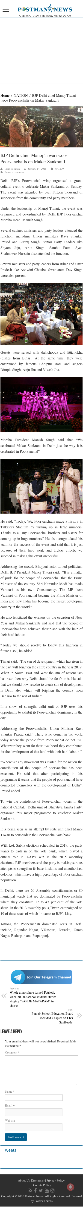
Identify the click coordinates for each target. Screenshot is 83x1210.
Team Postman (12, 168)
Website (10, 1120)
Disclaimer (37, 1180)
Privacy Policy (55, 1180)
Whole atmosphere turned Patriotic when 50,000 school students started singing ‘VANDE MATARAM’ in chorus (33, 997)
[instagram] (52, 1190)
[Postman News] (41, 7)
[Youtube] (46, 1190)
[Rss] (30, 1190)
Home (4, 95)
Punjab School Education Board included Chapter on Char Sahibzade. (52, 1016)
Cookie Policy (42, 1185)
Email (10, 1105)
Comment (12, 1052)
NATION (21, 95)
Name (10, 1091)
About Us (24, 1180)
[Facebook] (35, 1190)
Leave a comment (14, 172)
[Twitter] (40, 1190)
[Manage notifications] (70, 1187)
